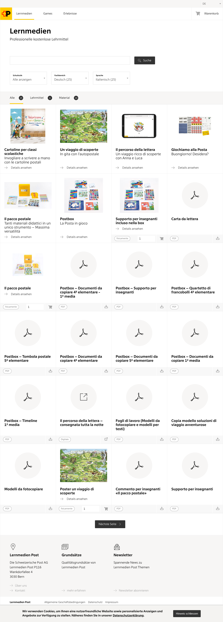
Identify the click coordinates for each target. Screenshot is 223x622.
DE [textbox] (204, 3)
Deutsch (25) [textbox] (63, 79)
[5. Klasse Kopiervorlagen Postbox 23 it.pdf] (161, 371)
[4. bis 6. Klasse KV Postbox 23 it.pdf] (106, 307)
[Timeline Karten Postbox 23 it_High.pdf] (50, 440)
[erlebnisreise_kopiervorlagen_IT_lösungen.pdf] (217, 440)
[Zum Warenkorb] (161, 239)
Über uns (20, 585)
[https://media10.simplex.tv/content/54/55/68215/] (106, 440)
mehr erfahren (76, 590)
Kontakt (19, 590)
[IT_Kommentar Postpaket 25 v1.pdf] (161, 509)
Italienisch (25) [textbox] (106, 79)
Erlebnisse (70, 13)
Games (47, 13)
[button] (187, 613)
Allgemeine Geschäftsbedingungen (64, 602)
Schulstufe (17, 75)
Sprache (99, 75)
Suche (147, 60)
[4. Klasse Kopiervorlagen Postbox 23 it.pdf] (106, 371)
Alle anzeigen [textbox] (22, 79)
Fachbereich (59, 75)
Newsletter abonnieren (133, 590)
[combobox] (211, 3)
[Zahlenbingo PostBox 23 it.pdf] (50, 371)
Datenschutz (95, 602)
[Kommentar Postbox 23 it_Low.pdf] (161, 307)
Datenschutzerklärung (128, 615)
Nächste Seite (108, 524)
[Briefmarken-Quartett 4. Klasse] (217, 307)
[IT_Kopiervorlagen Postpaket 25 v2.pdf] (161, 440)
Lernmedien (24, 13)
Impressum (111, 602)
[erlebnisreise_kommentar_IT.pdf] (217, 509)
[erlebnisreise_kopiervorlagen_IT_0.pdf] (50, 509)
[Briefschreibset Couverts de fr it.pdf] (217, 239)
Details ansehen (21, 167)
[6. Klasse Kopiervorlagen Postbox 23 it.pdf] (217, 371)
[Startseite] (6, 14)
